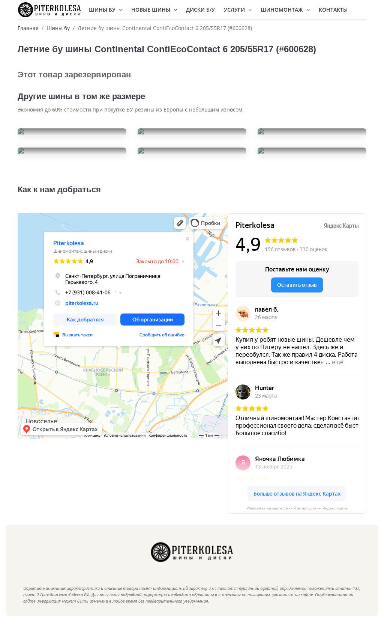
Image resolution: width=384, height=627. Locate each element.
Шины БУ (103, 9)
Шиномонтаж (282, 9)
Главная (28, 28)
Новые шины (151, 9)
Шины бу (58, 28)
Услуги (235, 9)
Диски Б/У (200, 9)
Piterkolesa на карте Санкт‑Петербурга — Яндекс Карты (297, 508)
